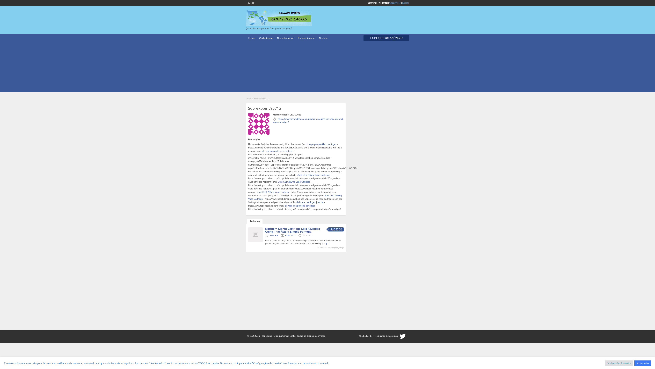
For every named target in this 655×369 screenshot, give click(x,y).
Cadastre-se (395, 3)
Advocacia (274, 235)
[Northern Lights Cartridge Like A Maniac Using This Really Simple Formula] (255, 241)
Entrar (405, 3)
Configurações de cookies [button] (619, 363)
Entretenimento (306, 38)
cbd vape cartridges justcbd (309, 202)
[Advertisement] (327, 68)
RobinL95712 (290, 235)
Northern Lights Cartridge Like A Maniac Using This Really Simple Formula (292, 230)
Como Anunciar (285, 38)
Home (251, 38)
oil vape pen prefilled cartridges (321, 144)
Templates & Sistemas (386, 336)
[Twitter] (252, 2)
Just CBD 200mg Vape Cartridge (313, 175)
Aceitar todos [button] (642, 363)
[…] (327, 243)
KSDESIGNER (366, 336)
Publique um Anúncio (386, 38)
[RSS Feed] (248, 2)
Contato (323, 38)
